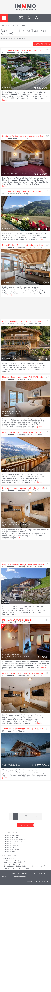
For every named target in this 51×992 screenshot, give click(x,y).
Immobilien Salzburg (11, 843)
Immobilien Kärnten (10, 837)
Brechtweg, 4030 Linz (12, 864)
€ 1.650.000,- (40, 358)
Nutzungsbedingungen (11, 873)
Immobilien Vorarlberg (11, 849)
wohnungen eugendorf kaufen (14, 862)
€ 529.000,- (41, 87)
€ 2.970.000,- (40, 765)
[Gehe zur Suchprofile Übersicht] (21, 18)
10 (35, 816)
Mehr (5, 100)
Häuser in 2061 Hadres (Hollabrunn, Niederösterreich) (24, 866)
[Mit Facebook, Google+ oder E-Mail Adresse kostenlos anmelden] (36, 18)
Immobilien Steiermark (12, 845)
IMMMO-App (6, 876)
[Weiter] (40, 816)
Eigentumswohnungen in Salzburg (16, 868)
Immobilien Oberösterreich (13, 841)
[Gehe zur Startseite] (25, 10)
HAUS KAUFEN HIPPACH (20, 26)
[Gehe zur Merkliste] (29, 18)
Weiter (48, 750)
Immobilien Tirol (9, 847)
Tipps (45, 873)
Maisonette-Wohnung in (17, 620)
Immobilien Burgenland (12, 835)
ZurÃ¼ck (3, 750)
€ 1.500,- (43, 657)
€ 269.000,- (41, 229)
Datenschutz (27, 873)
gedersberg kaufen (10, 858)
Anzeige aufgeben (19, 876)
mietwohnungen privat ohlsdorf (15, 860)
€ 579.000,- (41, 173)
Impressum (38, 873)
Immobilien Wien (9, 851)
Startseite (5, 26)
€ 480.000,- (41, 282)
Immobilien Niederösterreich (14, 839)
